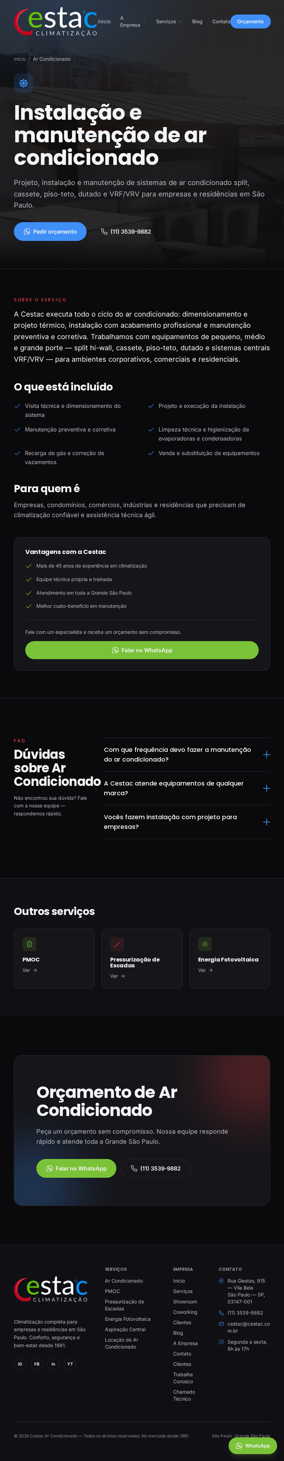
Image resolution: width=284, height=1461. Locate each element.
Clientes (182, 1322)
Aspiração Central (125, 1329)
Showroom (185, 1301)
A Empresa (130, 21)
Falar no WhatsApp (147, 650)
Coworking (185, 1312)
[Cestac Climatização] (51, 1289)
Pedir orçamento (55, 231)
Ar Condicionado (124, 1281)
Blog (197, 21)
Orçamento (250, 21)
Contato (221, 21)
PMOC (112, 1291)
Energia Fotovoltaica (128, 1319)
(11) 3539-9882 (130, 231)
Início (104, 21)
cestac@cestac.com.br (249, 1327)
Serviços (166, 21)
